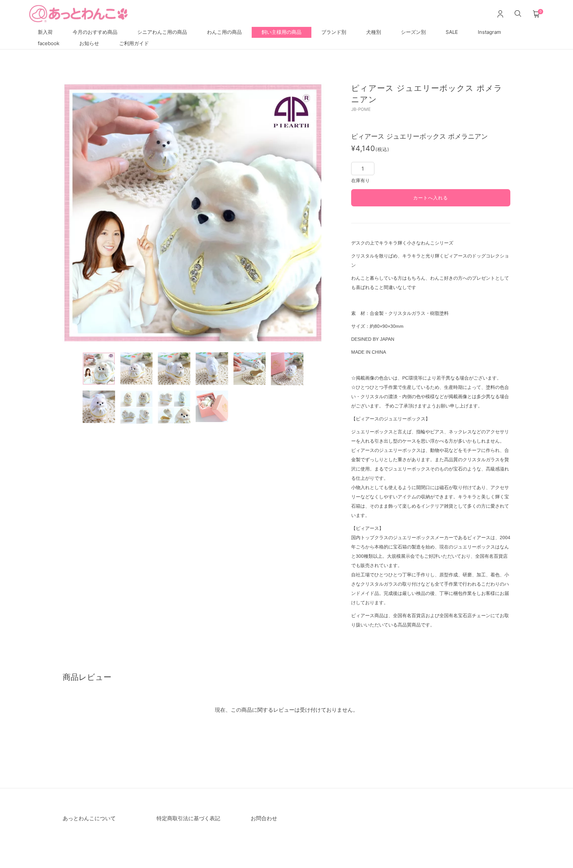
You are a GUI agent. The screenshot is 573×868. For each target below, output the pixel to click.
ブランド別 (333, 32)
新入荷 (45, 32)
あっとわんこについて (89, 818)
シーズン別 (413, 32)
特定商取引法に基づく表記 (188, 818)
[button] (79, 213)
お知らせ (89, 43)
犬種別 (373, 32)
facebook (48, 43)
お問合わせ (264, 818)
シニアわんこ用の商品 (162, 32)
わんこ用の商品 (224, 32)
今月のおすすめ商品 (95, 32)
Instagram (489, 32)
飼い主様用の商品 (281, 32)
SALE (452, 32)
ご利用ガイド (134, 43)
